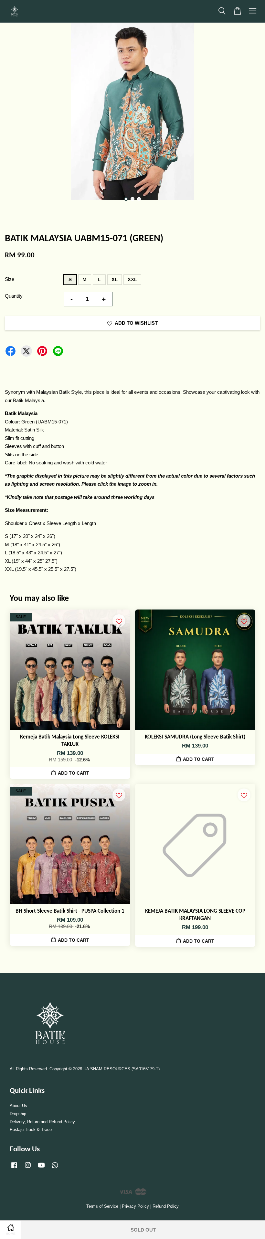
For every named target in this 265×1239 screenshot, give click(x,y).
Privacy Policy (135, 1206)
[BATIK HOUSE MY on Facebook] (14, 1168)
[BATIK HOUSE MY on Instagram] (27, 1168)
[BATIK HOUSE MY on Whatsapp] (54, 1168)
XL (114, 279)
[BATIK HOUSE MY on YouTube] (41, 1168)
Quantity (14, 296)
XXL (132, 279)
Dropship (18, 1113)
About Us (18, 1105)
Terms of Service (102, 1206)
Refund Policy (166, 1206)
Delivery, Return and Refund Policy (42, 1121)
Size (9, 279)
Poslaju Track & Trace (31, 1129)
